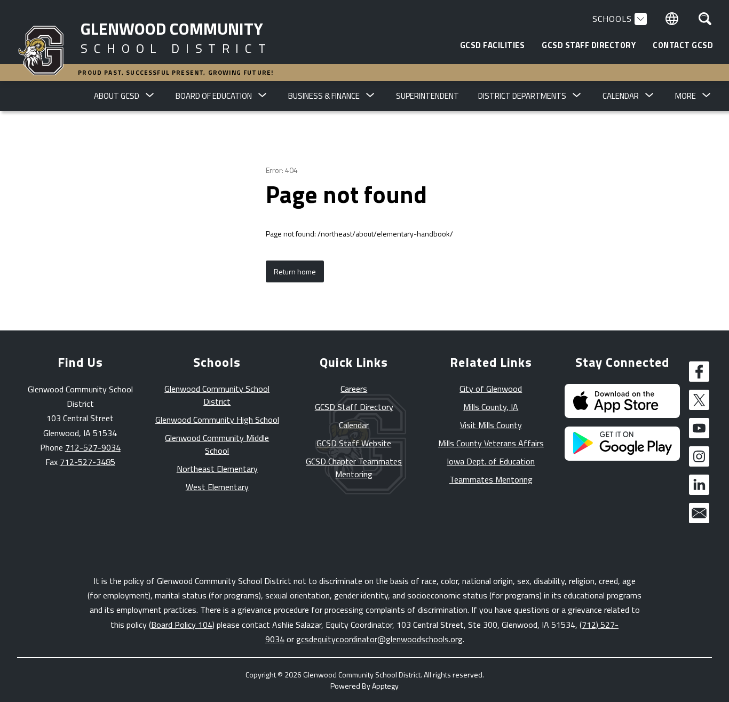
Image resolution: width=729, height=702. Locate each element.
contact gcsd (683, 45)
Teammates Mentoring (491, 479)
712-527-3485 (87, 461)
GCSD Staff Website (353, 443)
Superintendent (427, 96)
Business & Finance (324, 96)
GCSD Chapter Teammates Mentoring (354, 467)
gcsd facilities (492, 45)
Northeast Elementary (217, 468)
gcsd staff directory (589, 45)
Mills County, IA (490, 406)
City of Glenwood (490, 388)
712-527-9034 (93, 447)
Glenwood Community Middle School (217, 444)
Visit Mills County (491, 425)
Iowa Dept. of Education (491, 461)
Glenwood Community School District (217, 395)
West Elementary (217, 486)
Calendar (354, 425)
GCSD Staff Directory (354, 406)
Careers (353, 388)
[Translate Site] (672, 19)
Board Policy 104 (181, 624)
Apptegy (385, 685)
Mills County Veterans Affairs (491, 443)
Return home (295, 271)
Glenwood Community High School (217, 419)
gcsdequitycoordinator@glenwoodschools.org (379, 639)
